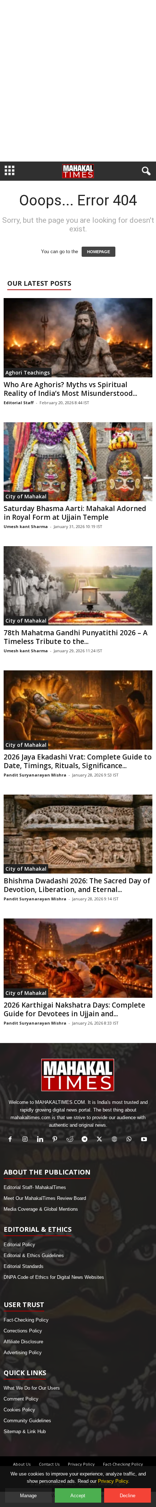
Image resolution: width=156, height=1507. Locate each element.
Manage (28, 1495)
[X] (101, 1140)
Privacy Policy (81, 1464)
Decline (127, 1495)
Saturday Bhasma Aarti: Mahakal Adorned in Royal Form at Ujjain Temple (75, 513)
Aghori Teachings (27, 372)
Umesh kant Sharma (26, 526)
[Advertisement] (78, 81)
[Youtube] (145, 1140)
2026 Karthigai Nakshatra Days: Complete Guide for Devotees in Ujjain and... (74, 1009)
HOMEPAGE (98, 252)
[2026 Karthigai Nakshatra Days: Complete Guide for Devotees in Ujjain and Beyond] (78, 958)
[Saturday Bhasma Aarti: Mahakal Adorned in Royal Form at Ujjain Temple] (78, 462)
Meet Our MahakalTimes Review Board (45, 1198)
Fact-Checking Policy (26, 1320)
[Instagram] (26, 1140)
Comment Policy (21, 1399)
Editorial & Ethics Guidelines (34, 1255)
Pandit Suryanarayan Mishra (35, 775)
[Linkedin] (41, 1140)
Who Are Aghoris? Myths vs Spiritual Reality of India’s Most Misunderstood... (70, 389)
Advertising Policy (23, 1352)
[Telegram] (86, 1140)
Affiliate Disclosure (23, 1341)
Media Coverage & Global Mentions (41, 1209)
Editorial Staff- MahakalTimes (35, 1187)
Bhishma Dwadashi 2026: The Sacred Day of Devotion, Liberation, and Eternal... (77, 885)
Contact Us (49, 1464)
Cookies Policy (19, 1409)
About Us (21, 1464)
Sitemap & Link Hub (25, 1431)
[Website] (115, 1140)
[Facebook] (11, 1140)
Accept (77, 1495)
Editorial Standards (24, 1266)
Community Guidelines (27, 1420)
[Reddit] (71, 1140)
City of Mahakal (25, 496)
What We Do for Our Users (32, 1388)
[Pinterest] (56, 1140)
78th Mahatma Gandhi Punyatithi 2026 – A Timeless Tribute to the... (76, 637)
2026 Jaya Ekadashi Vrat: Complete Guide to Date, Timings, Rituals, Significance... (78, 761)
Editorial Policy (19, 1244)
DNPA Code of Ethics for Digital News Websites (54, 1277)
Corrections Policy (23, 1331)
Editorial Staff (19, 402)
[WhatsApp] (130, 1140)
